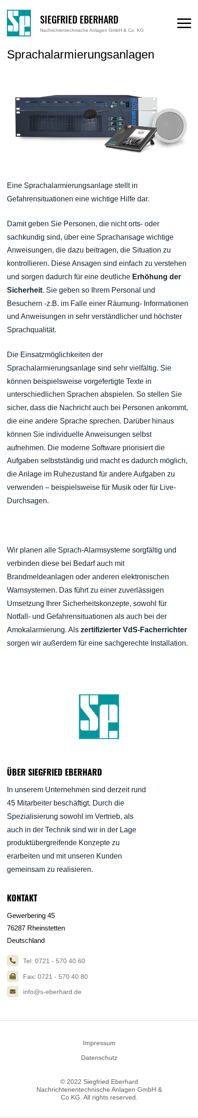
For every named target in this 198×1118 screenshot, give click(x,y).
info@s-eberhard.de (52, 991)
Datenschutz (99, 1057)
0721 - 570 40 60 (60, 961)
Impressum (99, 1043)
